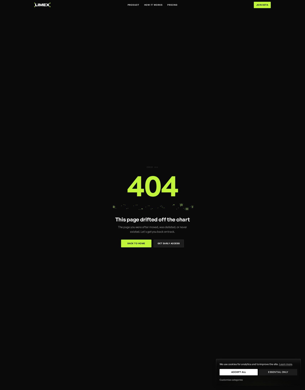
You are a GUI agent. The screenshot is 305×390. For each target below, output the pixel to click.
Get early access (169, 243)
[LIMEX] (42, 5)
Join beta (262, 5)
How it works (153, 5)
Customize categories (231, 379)
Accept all (238, 372)
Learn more (285, 364)
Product (133, 5)
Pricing (172, 5)
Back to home (136, 243)
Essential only (278, 372)
